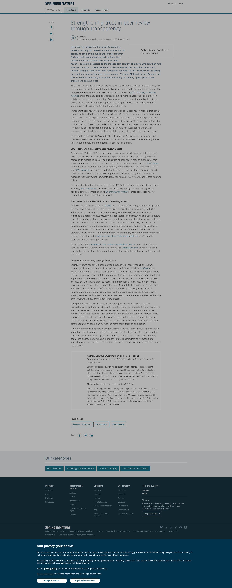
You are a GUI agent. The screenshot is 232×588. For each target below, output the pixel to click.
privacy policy (50, 568)
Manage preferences (45, 574)
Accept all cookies (51, 581)
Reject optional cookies (85, 581)
